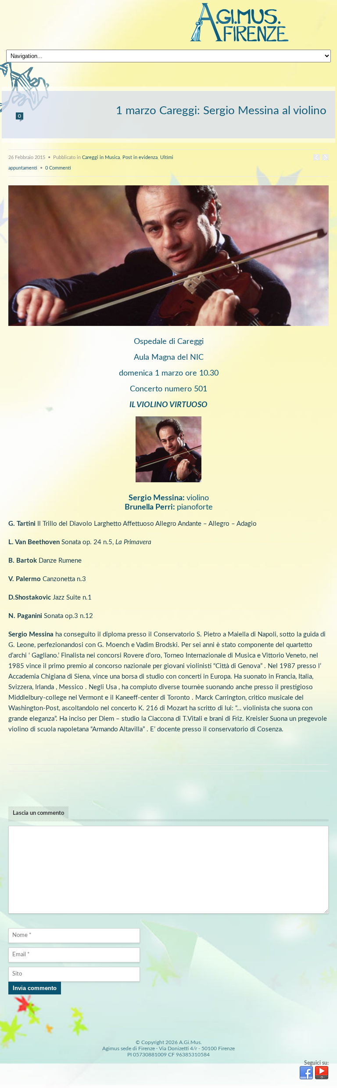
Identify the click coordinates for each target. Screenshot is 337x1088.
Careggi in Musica (101, 157)
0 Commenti (58, 168)
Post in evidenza (140, 157)
